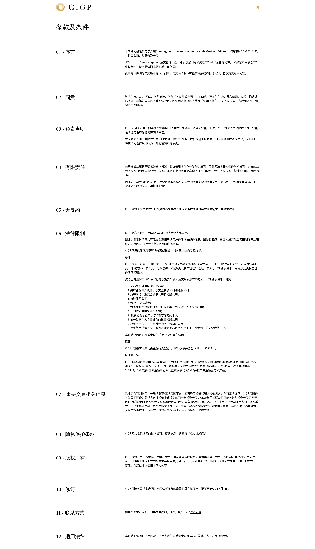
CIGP (246, 51)
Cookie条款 (197, 433)
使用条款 (208, 101)
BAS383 (155, 264)
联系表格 (195, 512)
